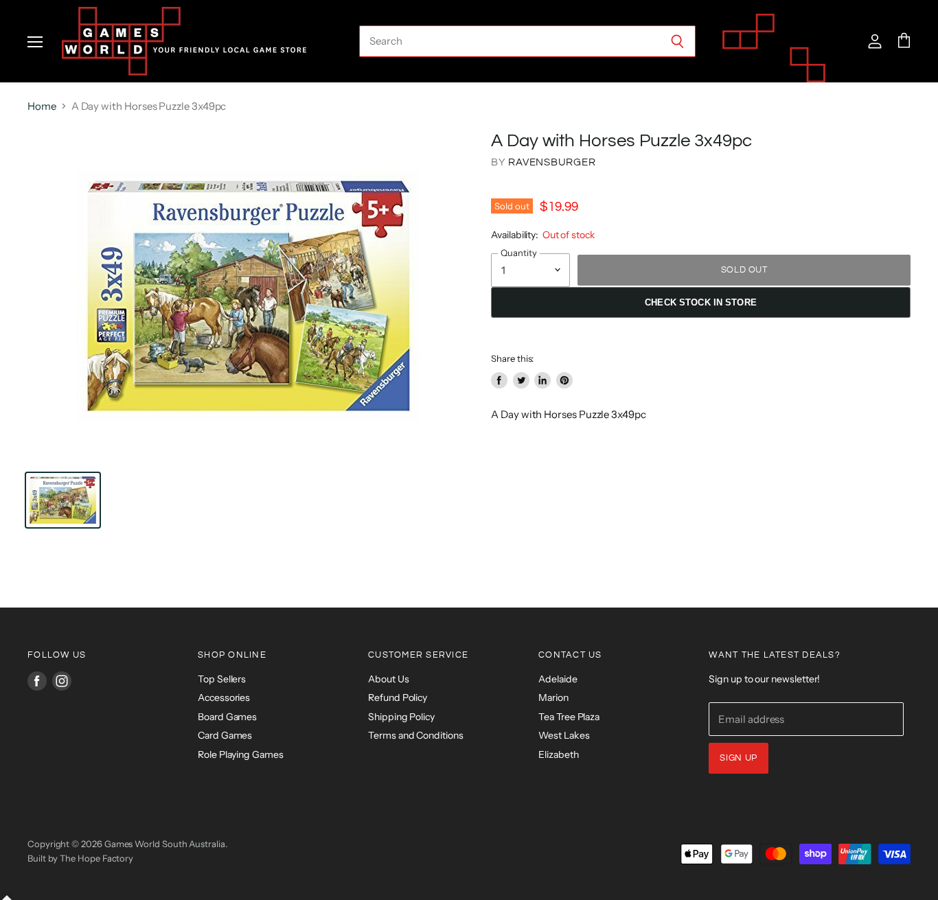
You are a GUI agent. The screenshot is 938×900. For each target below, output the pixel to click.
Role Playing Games (241, 754)
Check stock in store (701, 302)
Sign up (738, 758)
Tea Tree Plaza (568, 717)
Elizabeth (558, 754)
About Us (388, 679)
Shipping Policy (401, 717)
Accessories (224, 697)
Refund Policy (397, 697)
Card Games (225, 735)
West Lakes (563, 735)
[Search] (677, 41)
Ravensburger (551, 162)
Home (41, 106)
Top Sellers (222, 679)
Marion (553, 697)
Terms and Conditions (416, 735)
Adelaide (557, 679)
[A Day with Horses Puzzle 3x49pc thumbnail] (63, 500)
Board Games (227, 717)
